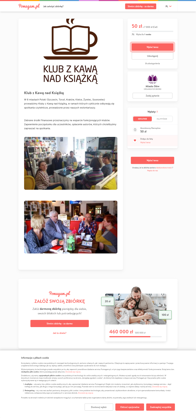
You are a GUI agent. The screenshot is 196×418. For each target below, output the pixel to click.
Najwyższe (162, 119)
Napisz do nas (152, 170)
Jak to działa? (59, 333)
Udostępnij (152, 56)
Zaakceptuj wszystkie (160, 407)
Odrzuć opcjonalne (129, 407)
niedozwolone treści (164, 167)
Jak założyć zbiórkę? (53, 6)
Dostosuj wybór (99, 407)
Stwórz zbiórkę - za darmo (141, 6)
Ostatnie (142, 119)
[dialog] (98, 384)
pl (167, 6)
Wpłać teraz (152, 47)
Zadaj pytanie (152, 95)
